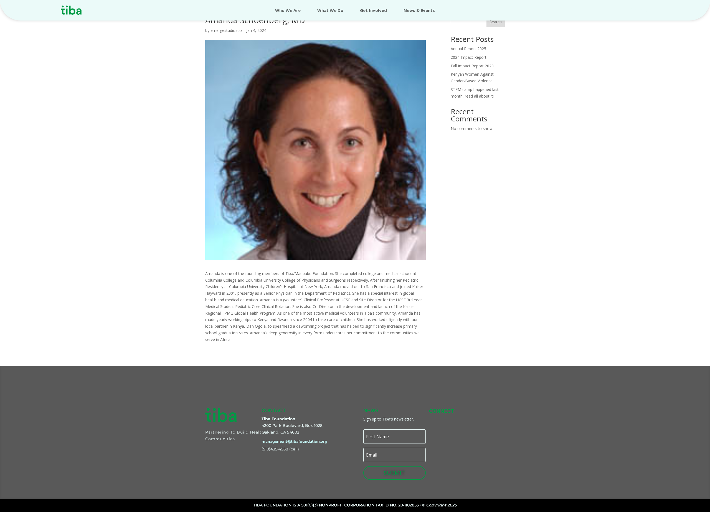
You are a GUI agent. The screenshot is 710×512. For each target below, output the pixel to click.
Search (496, 21)
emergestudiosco (226, 30)
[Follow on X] (473, 420)
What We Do (330, 10)
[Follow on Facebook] (460, 420)
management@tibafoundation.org (294, 441)
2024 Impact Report (468, 57)
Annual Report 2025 (468, 48)
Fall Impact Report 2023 (472, 65)
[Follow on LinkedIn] (485, 420)
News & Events (419, 10)
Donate (639, 10)
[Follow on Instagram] (447, 420)
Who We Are (288, 10)
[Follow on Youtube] (498, 420)
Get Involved (373, 10)
